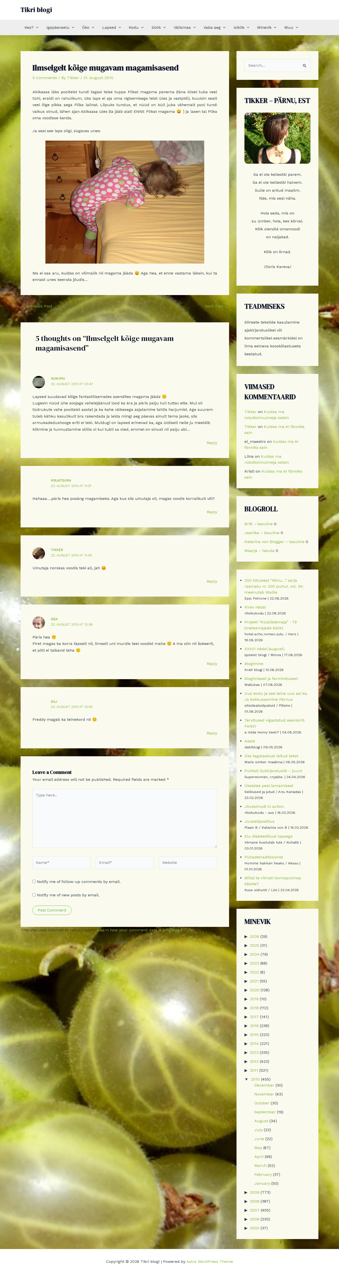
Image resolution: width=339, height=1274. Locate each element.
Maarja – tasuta (259, 550)
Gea (54, 619)
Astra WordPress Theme (209, 1261)
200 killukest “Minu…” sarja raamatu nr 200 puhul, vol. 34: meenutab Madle (274, 586)
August (261, 1121)
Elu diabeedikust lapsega (268, 836)
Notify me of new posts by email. (68, 895)
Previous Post (36, 306)
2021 (254, 981)
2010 (255, 1079)
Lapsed (109, 27)
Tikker (57, 550)
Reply (212, 442)
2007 (255, 1210)
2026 (254, 936)
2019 (254, 999)
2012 (254, 1061)
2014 (254, 1043)
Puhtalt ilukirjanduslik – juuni (273, 770)
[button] (36, 27)
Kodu (134, 27)
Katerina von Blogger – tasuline (274, 541)
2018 (254, 1007)
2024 (254, 954)
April (259, 1156)
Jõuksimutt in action (264, 806)
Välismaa (182, 27)
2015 (254, 1034)
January (262, 1183)
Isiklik (239, 27)
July (258, 1129)
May (258, 1147)
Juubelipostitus (259, 821)
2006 (254, 1219)
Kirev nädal (255, 607)
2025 (254, 945)
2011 (254, 1070)
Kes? (29, 27)
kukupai (58, 378)
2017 (254, 1016)
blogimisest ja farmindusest (271, 678)
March (260, 1165)
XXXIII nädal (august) (264, 648)
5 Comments (45, 77)
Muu (288, 27)
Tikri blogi (36, 9)
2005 (254, 1228)
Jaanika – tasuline (261, 532)
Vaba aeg (212, 27)
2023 (254, 963)
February (263, 1174)
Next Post (217, 306)
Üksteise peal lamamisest (268, 785)
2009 (254, 1192)
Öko (85, 27)
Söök (156, 27)
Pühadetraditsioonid (263, 857)
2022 (254, 972)
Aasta (249, 741)
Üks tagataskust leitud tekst (271, 756)
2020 (254, 990)
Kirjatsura (61, 480)
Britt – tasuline (258, 523)
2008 (254, 1201)
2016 (254, 1025)
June (259, 1138)
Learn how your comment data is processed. (140, 930)
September (265, 1112)
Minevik (264, 27)
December (264, 1085)
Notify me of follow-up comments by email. (79, 881)
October (262, 1103)
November (264, 1094)
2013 (254, 1052)
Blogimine (253, 663)
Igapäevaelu (57, 27)
